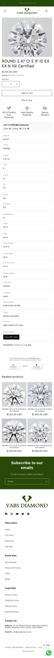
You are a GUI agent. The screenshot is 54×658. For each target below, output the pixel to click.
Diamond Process (12, 568)
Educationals (10, 562)
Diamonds (9, 541)
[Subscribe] (46, 481)
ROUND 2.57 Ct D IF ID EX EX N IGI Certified (14, 410)
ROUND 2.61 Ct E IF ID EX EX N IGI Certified (40, 410)
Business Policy (12, 612)
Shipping (5, 75)
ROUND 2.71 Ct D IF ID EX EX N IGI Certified (14, 446)
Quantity (5, 79)
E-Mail (28, 345)
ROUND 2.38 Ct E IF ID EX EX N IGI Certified (40, 446)
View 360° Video (11, 337)
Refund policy (31, 647)
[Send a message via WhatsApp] (49, 653)
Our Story (9, 535)
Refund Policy (11, 606)
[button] (5, 11)
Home (7, 529)
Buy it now (27, 100)
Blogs (7, 579)
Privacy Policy (11, 595)
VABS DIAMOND (17, 647)
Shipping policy (28, 651)
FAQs (7, 573)
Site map (9, 546)
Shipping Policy (12, 600)
